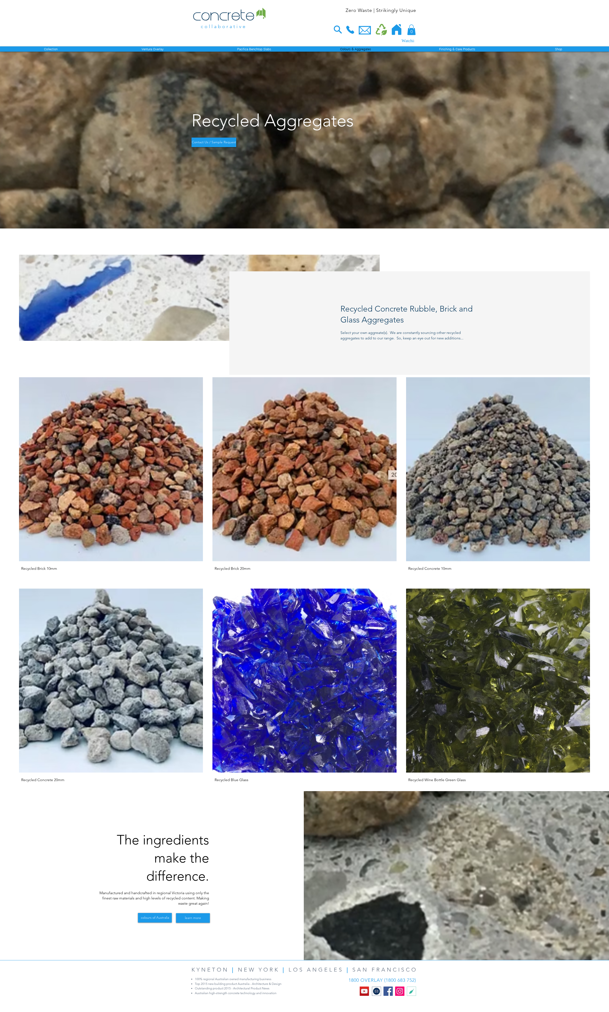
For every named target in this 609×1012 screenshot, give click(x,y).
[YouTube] (364, 991)
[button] (411, 30)
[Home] (396, 29)
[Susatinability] (411, 991)
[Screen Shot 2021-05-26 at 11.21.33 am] (376, 991)
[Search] (338, 29)
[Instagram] (399, 991)
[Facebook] (388, 991)
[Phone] (350, 30)
